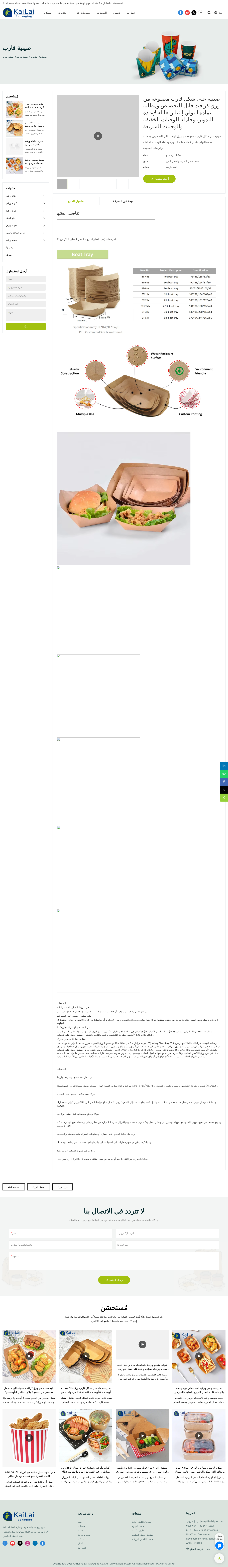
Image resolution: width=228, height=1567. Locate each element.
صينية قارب (8, 56)
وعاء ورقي (11, 195)
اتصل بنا (131, 12)
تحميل (116, 12)
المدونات (102, 12)
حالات (81, 1539)
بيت (80, 1521)
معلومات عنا (83, 12)
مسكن (48, 12)
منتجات (62, 12)
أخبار (80, 1543)
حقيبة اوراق (12, 225)
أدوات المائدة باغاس (15, 232)
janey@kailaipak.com (211, 1521)
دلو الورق (10, 218)
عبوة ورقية (11, 210)
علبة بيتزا (10, 247)
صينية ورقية (22, 56)
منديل (9, 254)
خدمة (80, 1530)
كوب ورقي (11, 203)
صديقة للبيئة (14, 1186)
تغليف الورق (39, 1186)
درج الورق (62, 1186)
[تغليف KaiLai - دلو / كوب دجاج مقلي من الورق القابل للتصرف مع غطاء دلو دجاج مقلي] (29, 1438)
